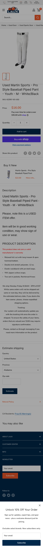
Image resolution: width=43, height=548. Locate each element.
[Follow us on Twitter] (8, 495)
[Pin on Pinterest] (30, 153)
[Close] (40, 505)
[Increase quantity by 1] (26, 122)
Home (3, 25)
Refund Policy (8, 402)
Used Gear (12, 25)
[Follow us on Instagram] (13, 495)
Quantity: (6, 122)
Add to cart (21, 131)
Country (5, 353)
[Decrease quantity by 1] (14, 122)
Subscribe (21, 542)
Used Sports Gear (26, 25)
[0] (38, 10)
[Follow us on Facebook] (4, 495)
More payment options (21, 145)
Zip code (5, 376)
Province (6, 365)
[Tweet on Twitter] (34, 153)
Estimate (10, 391)
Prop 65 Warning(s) (23, 414)
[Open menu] (3, 10)
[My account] (34, 10)
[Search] (38, 17)
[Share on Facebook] (25, 153)
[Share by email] (39, 153)
